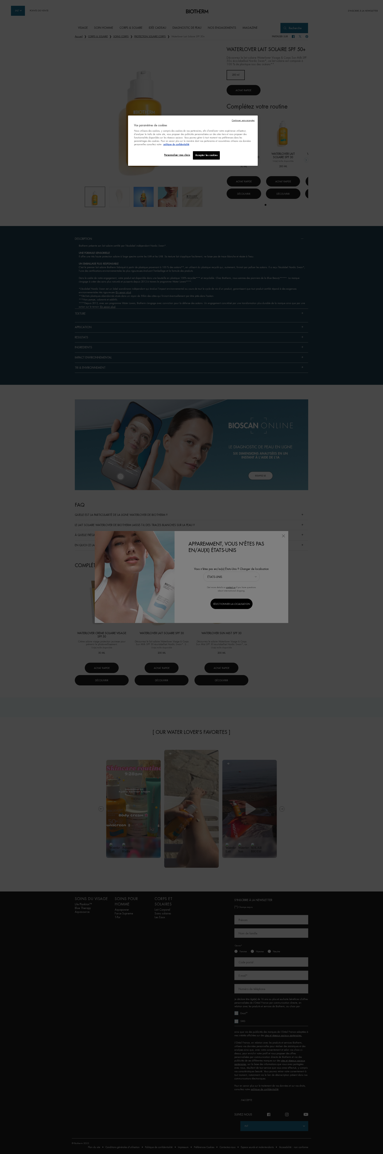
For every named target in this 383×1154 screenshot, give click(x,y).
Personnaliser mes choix (177, 155)
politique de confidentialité (176, 144)
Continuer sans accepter (243, 120)
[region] (193, 140)
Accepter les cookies (206, 155)
